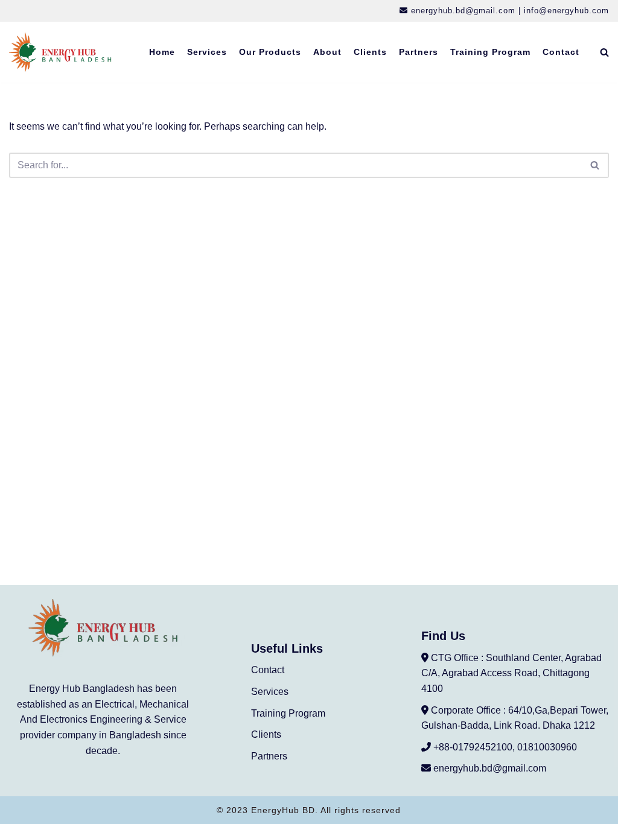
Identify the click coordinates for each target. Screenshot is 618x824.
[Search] (604, 52)
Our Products (270, 52)
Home (162, 52)
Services (207, 52)
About (327, 52)
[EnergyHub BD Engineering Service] (60, 52)
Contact (561, 52)
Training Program (490, 52)
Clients (370, 52)
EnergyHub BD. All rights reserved (326, 810)
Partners (418, 52)
